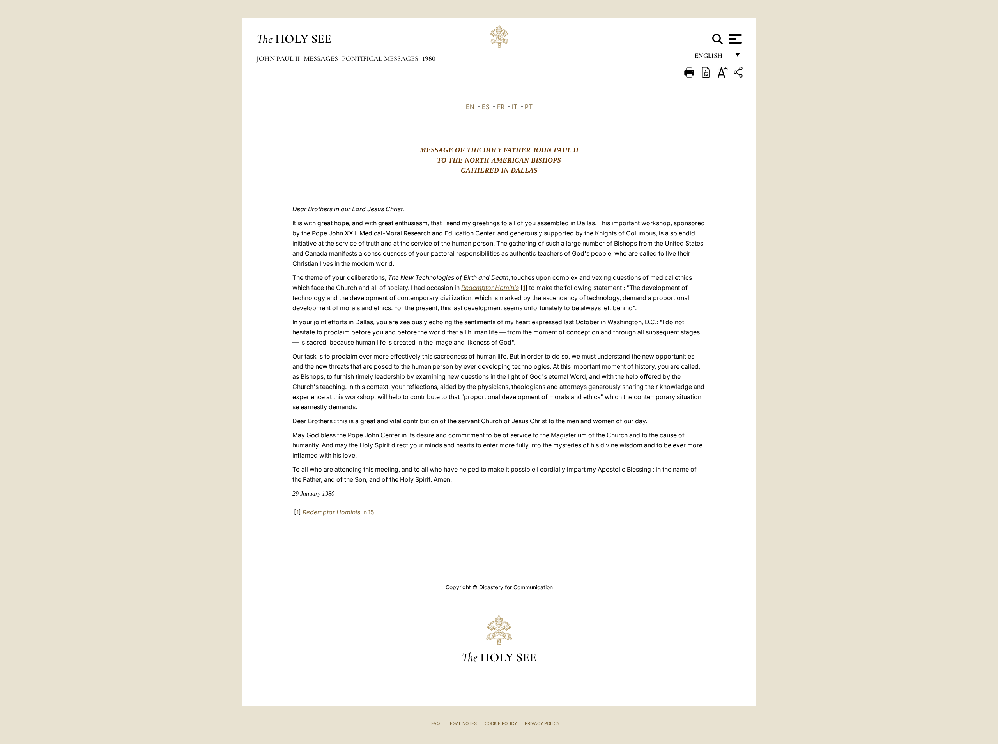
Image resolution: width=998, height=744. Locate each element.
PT (529, 107)
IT (514, 107)
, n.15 (338, 512)
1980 (428, 58)
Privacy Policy (542, 723)
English (712, 57)
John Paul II (279, 58)
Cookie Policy (501, 723)
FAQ (435, 723)
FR (500, 107)
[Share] (739, 73)
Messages (322, 58)
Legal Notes (462, 723)
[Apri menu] (734, 39)
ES (486, 107)
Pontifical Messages (381, 58)
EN (470, 107)
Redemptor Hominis (490, 288)
